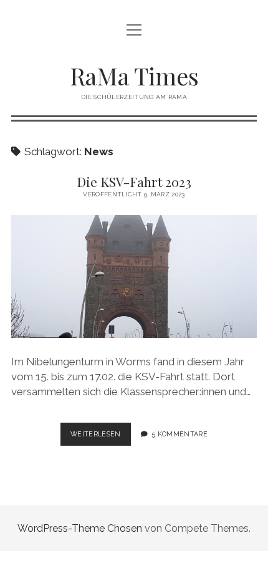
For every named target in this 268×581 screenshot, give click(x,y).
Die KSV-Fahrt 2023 (134, 181)
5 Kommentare (179, 434)
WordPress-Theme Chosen (79, 528)
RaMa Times (134, 76)
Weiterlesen (100, 438)
